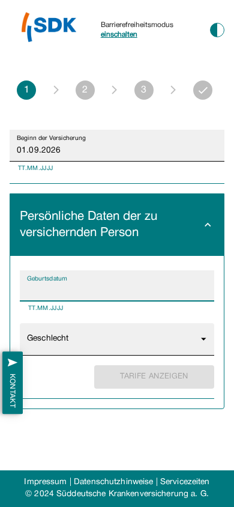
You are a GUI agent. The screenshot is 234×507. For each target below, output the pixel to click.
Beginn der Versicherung (51, 138)
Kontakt (12, 391)
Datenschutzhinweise (113, 482)
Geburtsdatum (47, 279)
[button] (117, 225)
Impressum (45, 482)
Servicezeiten (185, 482)
